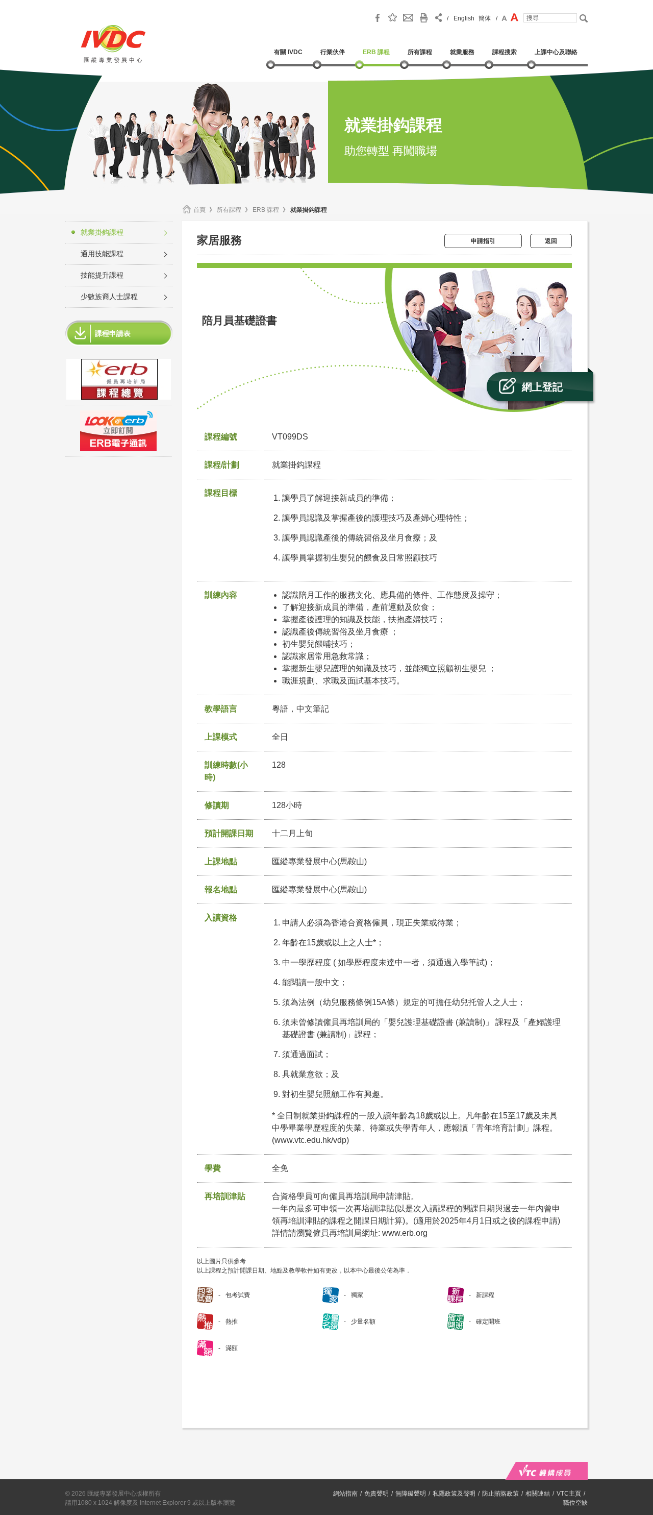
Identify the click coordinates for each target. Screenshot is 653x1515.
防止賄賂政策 (500, 1493)
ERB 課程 (266, 209)
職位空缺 (575, 1502)
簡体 (485, 18)
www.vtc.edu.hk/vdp (310, 1140)
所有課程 (229, 209)
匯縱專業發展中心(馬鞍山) (319, 889)
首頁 (199, 209)
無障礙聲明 (410, 1493)
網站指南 (345, 1493)
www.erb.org (405, 1233)
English (464, 18)
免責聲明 (376, 1493)
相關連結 (537, 1493)
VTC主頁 (569, 1493)
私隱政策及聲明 (454, 1493)
